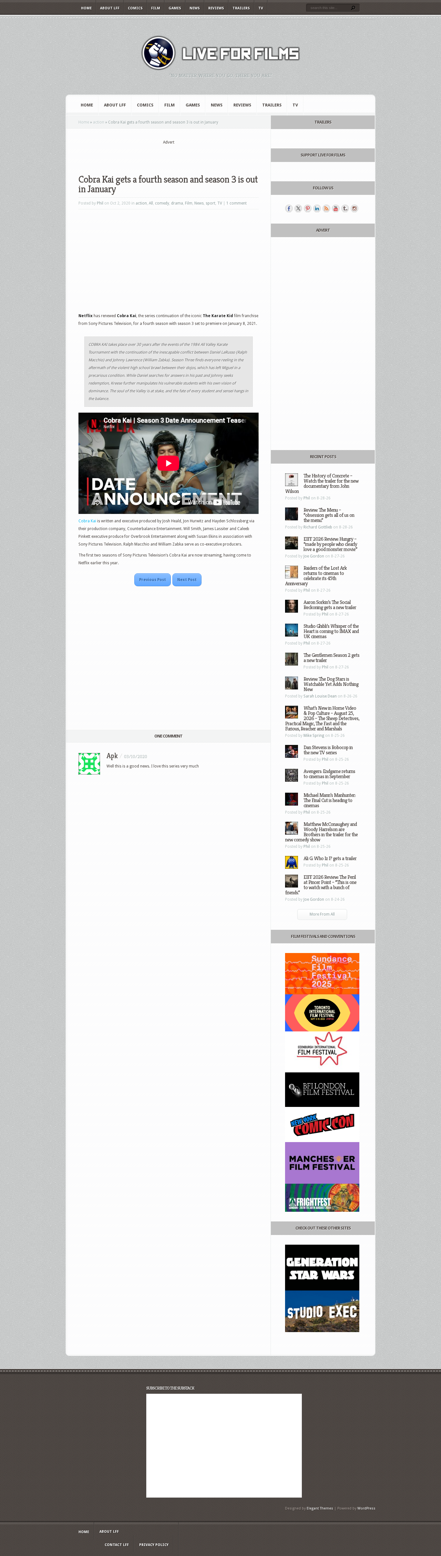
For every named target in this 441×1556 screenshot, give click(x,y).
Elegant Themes (320, 1508)
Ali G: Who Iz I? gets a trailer (329, 858)
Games (175, 8)
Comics (135, 8)
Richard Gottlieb (317, 527)
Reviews (216, 8)
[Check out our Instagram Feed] (354, 208)
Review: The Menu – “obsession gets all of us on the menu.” (328, 515)
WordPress (366, 1508)
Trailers (241, 8)
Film (155, 8)
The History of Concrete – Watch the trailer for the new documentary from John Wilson (321, 483)
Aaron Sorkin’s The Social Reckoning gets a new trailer (329, 605)
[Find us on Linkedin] (317, 208)
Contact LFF (117, 1545)
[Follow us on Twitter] (298, 208)
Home (86, 8)
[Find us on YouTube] (336, 208)
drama (177, 203)
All (151, 203)
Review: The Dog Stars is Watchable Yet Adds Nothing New (330, 684)
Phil (100, 203)
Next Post (187, 579)
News (195, 8)
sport (210, 203)
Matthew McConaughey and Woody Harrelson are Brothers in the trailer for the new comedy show (321, 832)
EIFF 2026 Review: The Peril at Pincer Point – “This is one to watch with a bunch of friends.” (320, 885)
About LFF (109, 8)
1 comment (236, 203)
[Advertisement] (168, 155)
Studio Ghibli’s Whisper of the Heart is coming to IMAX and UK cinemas (331, 631)
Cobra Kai (87, 521)
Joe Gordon (313, 556)
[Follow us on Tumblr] (345, 208)
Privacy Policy (154, 1545)
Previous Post (152, 579)
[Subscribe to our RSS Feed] (326, 208)
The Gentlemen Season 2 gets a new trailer (331, 658)
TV (260, 8)
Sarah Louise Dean (320, 696)
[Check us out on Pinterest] (308, 208)
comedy (162, 203)
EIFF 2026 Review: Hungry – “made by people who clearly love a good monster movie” (330, 544)
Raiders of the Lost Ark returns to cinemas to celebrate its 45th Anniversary (316, 576)
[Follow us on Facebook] (289, 208)
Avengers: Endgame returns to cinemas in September (329, 774)
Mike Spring (313, 735)
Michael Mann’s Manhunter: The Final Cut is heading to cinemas (329, 800)
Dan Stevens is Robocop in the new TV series (328, 750)
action (98, 122)
